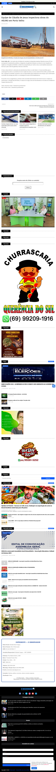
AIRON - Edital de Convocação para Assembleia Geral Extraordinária (22, 579)
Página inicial (5, 13)
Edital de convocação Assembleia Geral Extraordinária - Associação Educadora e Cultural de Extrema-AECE (27, 552)
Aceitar (34, 768)
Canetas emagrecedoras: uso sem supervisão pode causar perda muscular (9, 125)
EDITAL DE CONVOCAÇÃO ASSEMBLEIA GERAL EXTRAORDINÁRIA (21, 567)
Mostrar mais (50, 361)
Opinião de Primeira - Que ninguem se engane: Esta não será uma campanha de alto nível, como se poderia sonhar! (31, 515)
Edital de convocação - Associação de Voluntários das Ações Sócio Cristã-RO (24, 591)
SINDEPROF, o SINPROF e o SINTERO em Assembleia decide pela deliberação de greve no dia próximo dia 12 (30, 738)
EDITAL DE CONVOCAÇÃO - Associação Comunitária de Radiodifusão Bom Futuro (25, 561)
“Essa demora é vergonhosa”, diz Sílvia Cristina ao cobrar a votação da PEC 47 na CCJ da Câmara (29, 731)
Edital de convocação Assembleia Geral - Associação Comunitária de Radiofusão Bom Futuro (28, 573)
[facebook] (20, 693)
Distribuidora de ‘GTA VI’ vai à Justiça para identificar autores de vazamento (26, 707)
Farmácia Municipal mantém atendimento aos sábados (45, 124)
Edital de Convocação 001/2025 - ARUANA (17, 598)
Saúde (10, 13)
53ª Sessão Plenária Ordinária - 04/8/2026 (17, 394)
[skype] (26, 693)
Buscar (28, 187)
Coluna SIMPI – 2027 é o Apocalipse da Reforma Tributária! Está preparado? (24, 520)
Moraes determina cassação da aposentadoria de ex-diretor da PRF (24, 714)
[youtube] (33, 693)
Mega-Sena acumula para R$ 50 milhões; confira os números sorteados (25, 724)
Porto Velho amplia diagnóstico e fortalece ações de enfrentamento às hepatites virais (28, 125)
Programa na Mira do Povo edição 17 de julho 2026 (19, 400)
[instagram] (30, 693)
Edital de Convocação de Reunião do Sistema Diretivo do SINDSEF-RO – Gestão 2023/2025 (27, 585)
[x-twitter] (23, 693)
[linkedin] (36, 693)
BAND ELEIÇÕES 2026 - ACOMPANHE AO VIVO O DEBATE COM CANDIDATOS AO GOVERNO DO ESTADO (27, 385)
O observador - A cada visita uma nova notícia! (19, 770)
